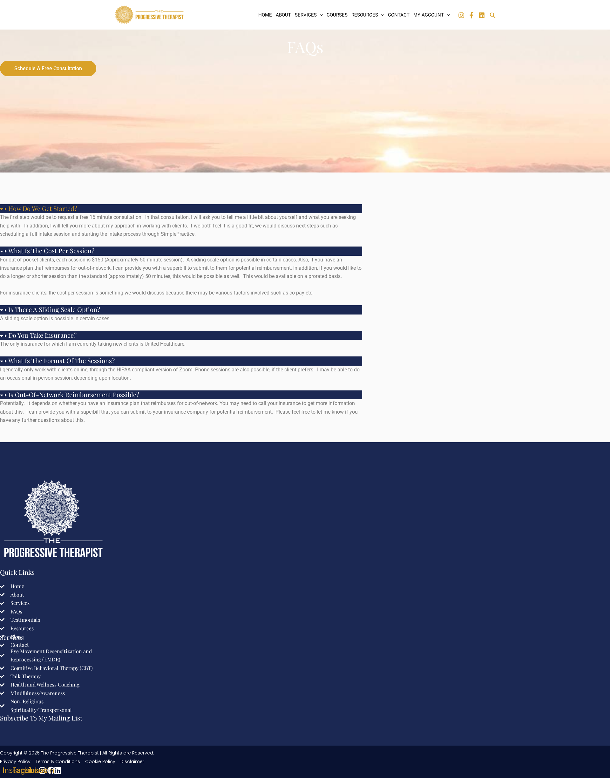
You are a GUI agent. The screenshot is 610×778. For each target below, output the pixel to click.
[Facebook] (471, 15)
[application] (320, 15)
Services (306, 15)
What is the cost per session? (51, 250)
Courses (337, 15)
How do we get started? (42, 208)
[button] (181, 208)
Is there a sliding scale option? (54, 309)
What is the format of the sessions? (61, 360)
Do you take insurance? (42, 335)
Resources (364, 15)
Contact (399, 15)
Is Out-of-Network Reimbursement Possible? (73, 394)
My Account (428, 15)
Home (265, 15)
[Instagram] (461, 15)
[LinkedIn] (481, 15)
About (283, 15)
